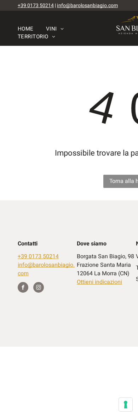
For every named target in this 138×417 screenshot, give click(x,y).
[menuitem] (32, 29)
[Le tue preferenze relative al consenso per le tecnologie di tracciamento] (125, 404)
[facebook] (23, 288)
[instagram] (38, 288)
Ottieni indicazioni (99, 282)
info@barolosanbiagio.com (87, 5)
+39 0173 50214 (36, 5)
